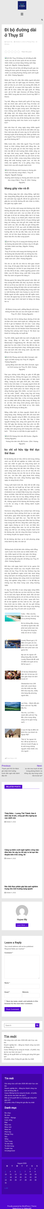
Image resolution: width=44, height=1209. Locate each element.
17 (6, 1177)
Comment (9, 953)
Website (25, 992)
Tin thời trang (9, 1146)
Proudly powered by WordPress (18, 1206)
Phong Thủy (31, 42)
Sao (6, 1136)
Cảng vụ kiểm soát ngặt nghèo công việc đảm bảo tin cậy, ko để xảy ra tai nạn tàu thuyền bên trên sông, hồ (22, 852)
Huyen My (9, 42)
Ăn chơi (7, 1115)
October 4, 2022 (11, 822)
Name (7, 983)
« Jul (6, 1188)
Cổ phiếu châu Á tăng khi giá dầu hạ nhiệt (19, 1059)
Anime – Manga (10, 1118)
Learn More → (22, 925)
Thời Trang (8, 1141)
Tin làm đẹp (9, 1143)
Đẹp (6, 1122)
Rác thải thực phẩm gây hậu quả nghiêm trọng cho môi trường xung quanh (21, 887)
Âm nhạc (8, 1113)
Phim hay (8, 1132)
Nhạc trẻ (8, 1129)
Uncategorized (10, 1151)
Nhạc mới (8, 1127)
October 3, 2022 (20, 42)
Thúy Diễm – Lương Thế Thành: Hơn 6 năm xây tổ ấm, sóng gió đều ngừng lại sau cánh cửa (21, 815)
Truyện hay (9, 1148)
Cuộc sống (8, 1120)
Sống (6, 1139)
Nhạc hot (8, 1125)
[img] (22, 14)
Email (7, 992)
